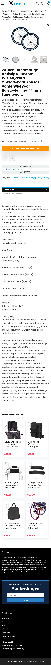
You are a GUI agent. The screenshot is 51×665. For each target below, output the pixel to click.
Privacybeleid (7, 642)
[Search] (37, 3)
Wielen (5, 14)
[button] (48, 25)
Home (4, 11)
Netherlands (17, 169)
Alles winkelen (7, 618)
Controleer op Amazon (25, 148)
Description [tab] (9, 189)
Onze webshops (8, 628)
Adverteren (6, 632)
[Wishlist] (42, 3)
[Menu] (3, 3)
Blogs (4, 625)
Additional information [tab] (13, 194)
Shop (13, 11)
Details (39, 141)
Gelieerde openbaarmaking (13, 649)
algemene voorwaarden (12, 645)
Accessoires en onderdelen (32, 11)
